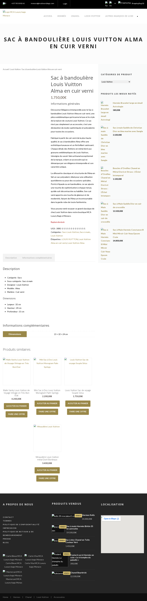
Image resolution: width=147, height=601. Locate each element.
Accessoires (59, 597)
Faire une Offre (16, 414)
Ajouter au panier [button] (16, 406)
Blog (6, 542)
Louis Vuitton (15, 69)
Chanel (28, 597)
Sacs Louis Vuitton (70, 232)
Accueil (6, 69)
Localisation (112, 504)
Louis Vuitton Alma (75, 243)
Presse (7, 539)
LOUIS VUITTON (92, 16)
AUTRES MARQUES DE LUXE (119, 16)
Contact (8, 517)
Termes (7, 521)
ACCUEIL (48, 16)
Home (5, 597)
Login (65, 4)
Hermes (16, 597)
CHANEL (75, 16)
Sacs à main (85, 232)
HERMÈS (61, 16)
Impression (10, 528)
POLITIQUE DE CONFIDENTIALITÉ (21, 524)
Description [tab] (11, 257)
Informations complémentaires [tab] (37, 257)
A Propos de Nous (18, 504)
